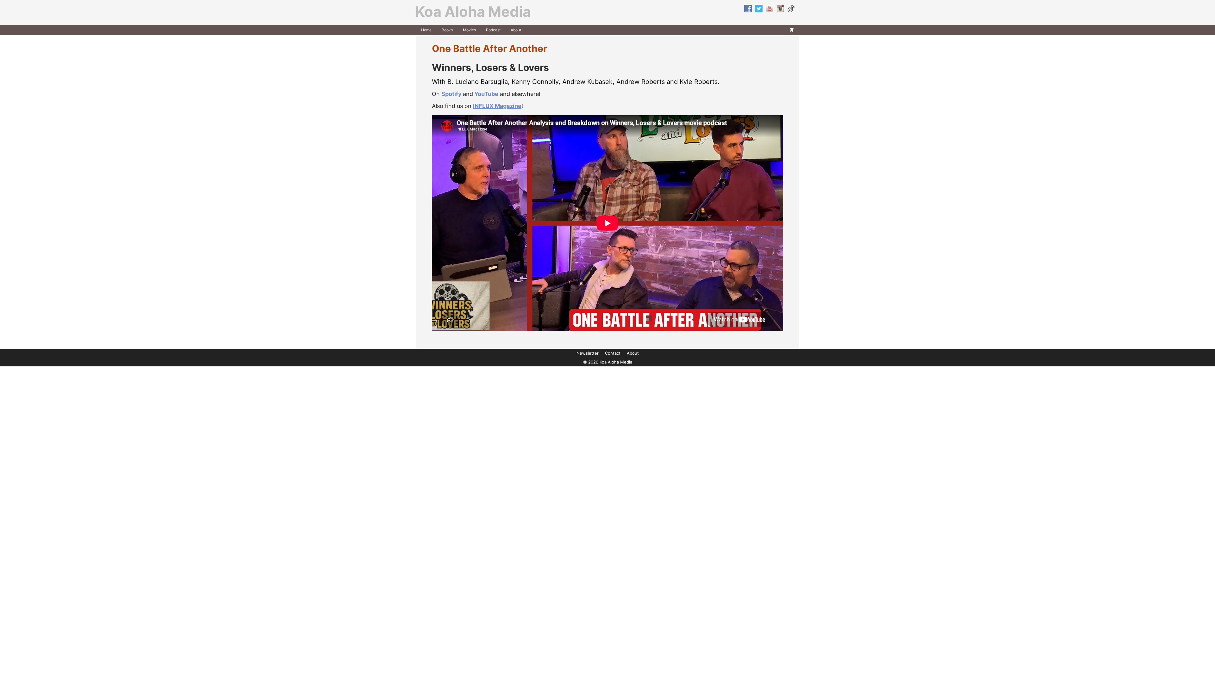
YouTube (486, 94)
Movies (469, 30)
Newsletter (587, 353)
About (516, 30)
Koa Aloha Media (473, 11)
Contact (612, 353)
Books (447, 30)
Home (426, 30)
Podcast (493, 30)
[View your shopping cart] (791, 30)
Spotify (451, 94)
